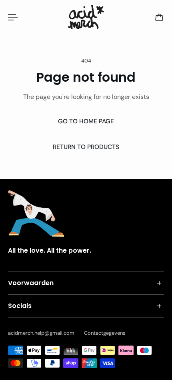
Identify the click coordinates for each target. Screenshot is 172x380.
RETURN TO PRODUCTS (86, 147)
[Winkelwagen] (159, 17)
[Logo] (86, 17)
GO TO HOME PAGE (86, 121)
